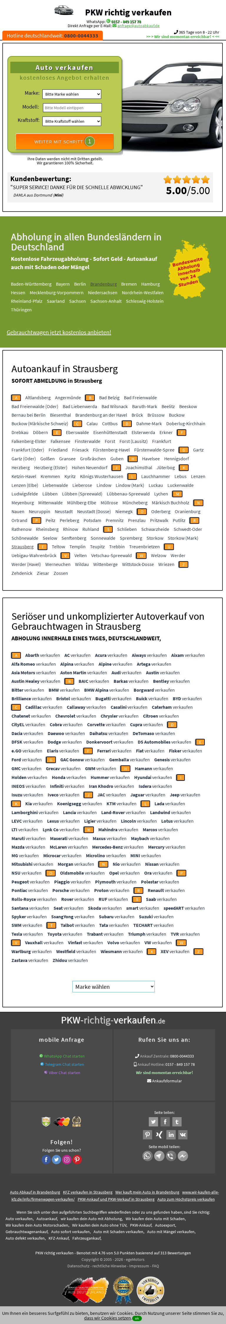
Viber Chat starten (64, 1072)
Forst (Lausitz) (133, 441)
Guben (117, 458)
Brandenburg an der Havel (101, 415)
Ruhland (90, 529)
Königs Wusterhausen (101, 476)
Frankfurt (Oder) (27, 450)
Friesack (80, 450)
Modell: (30, 106)
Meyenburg (22, 502)
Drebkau (20, 432)
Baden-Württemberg (31, 284)
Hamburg (150, 284)
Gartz (198, 450)
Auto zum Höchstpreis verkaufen (186, 1199)
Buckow (177, 415)
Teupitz (97, 546)
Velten (80, 555)
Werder (178, 555)
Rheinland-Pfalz (26, 301)
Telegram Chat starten (64, 1064)
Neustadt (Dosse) (94, 511)
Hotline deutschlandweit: (52, 35)
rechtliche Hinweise (109, 1266)
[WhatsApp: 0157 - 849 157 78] (108, 21)
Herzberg (20, 467)
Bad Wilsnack (115, 406)
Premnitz (115, 520)
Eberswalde (77, 432)
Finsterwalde (87, 441)
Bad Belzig (109, 397)
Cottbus (110, 423)
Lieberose (82, 485)
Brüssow (155, 415)
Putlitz (179, 520)
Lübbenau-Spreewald (128, 494)
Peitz (50, 520)
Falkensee (60, 441)
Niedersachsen (102, 292)
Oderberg (160, 511)
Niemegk (124, 511)
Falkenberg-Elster (28, 441)
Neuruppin (39, 511)
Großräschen (93, 458)
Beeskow (188, 406)
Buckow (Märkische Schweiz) (39, 423)
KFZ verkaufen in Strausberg (87, 1192)
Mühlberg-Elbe (81, 502)
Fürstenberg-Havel (111, 450)
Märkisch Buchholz (170, 502)
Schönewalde (24, 538)
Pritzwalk (159, 520)
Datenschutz (78, 1266)
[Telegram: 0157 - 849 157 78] (42, 1064)
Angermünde (68, 397)
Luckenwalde (180, 485)
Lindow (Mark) (130, 485)
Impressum (139, 1266)
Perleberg (69, 520)
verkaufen (42, 655)
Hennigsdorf (176, 458)
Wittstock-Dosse (138, 564)
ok (137, 1318)
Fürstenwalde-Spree (154, 450)
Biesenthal (60, 415)
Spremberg (131, 538)
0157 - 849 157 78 (126, 21)
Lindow (104, 485)
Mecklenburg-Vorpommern (57, 292)
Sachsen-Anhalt (106, 301)
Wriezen (166, 564)
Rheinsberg (47, 529)
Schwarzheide (155, 529)
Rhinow (70, 529)
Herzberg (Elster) (50, 467)
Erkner (166, 432)
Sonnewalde (103, 538)
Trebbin (117, 546)
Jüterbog (166, 467)
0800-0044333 (182, 1056)
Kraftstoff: (28, 120)
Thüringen (21, 309)
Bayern (63, 284)
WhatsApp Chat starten (64, 1056)
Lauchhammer (155, 476)
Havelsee (151, 458)
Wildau (82, 564)
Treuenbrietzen (144, 546)
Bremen (129, 284)
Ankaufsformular (167, 1081)
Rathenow (21, 529)
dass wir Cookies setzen (107, 1318)
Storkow (155, 538)
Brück (137, 415)
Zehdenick (21, 573)
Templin (77, 546)
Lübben (50, 494)
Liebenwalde (55, 485)
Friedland (58, 450)
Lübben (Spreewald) (82, 494)
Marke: (32, 92)
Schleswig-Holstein (145, 301)
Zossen (61, 573)
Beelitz (168, 406)
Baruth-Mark (144, 406)
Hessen (18, 292)
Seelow (50, 538)
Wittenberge (105, 564)
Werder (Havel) (26, 564)
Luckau (156, 485)
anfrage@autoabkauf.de (138, 25)
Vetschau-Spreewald (111, 555)
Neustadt (64, 511)
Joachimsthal (138, 467)
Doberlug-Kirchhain (185, 423)
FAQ (155, 1266)
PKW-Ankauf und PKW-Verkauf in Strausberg (116, 1199)
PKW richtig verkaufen (128, 12)
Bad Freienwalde (140, 397)
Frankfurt (161, 441)
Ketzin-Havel (23, 476)
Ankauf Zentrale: (154, 1056)
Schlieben (127, 529)
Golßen (47, 458)
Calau (92, 423)
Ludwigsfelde (24, 494)
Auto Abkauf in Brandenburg (35, 1192)
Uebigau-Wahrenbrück (33, 555)
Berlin (80, 284)
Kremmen (50, 476)
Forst (110, 441)
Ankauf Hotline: (150, 1064)
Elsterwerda (143, 432)
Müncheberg (134, 502)
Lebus (181, 476)
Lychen (161, 494)
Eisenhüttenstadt (110, 432)
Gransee (67, 458)
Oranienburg (187, 511)
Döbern (40, 432)
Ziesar (43, 573)
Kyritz (70, 476)
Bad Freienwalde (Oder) (34, 406)
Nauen (17, 511)
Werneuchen (58, 564)
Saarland (56, 301)
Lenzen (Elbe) (24, 485)
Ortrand (19, 520)
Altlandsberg (38, 397)
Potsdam (92, 520)
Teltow (58, 546)
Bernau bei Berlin (28, 415)
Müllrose (109, 502)
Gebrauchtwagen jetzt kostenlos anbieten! (59, 332)
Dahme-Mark (149, 423)
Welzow (158, 555)
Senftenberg (74, 538)
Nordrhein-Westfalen (143, 292)
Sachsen (77, 301)
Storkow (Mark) (183, 538)
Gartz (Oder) (23, 458)
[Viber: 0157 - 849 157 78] (46, 1072)
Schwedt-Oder (188, 529)
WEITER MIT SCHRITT (63, 141)
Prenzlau (137, 520)
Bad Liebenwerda (80, 406)
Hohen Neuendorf (89, 467)
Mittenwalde (50, 502)
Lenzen (198, 476)
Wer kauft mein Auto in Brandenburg (147, 1192)
